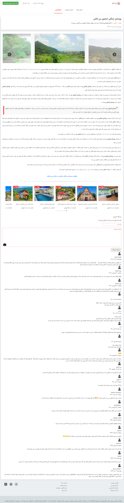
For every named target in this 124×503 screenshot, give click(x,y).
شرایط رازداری (114, 486)
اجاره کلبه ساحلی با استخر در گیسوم (87, 204)
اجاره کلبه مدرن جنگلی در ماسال (24, 204)
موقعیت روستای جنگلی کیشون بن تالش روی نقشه (62, 176)
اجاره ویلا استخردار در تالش (47, 204)
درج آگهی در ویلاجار (61, 488)
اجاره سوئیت (69, 10)
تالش (115, 23)
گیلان (119, 23)
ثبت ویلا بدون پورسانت (11, 3)
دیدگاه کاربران (117, 217)
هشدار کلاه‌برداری (113, 488)
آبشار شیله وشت (105, 134)
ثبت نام (26, 3)
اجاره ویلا (79, 10)
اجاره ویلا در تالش (88, 170)
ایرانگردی (58, 10)
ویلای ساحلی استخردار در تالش (110, 204)
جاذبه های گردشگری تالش (33, 69)
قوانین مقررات (114, 483)
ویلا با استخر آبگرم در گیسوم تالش (67, 204)
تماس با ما (64, 483)
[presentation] (9, 54)
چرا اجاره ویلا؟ (114, 490)
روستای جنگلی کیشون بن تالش (107, 19)
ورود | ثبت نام (39, 3)
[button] (66, 211)
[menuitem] (38, 3)
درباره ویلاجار (63, 486)
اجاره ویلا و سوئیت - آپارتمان (114, 3)
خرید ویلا (64, 490)
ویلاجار (77, 170)
